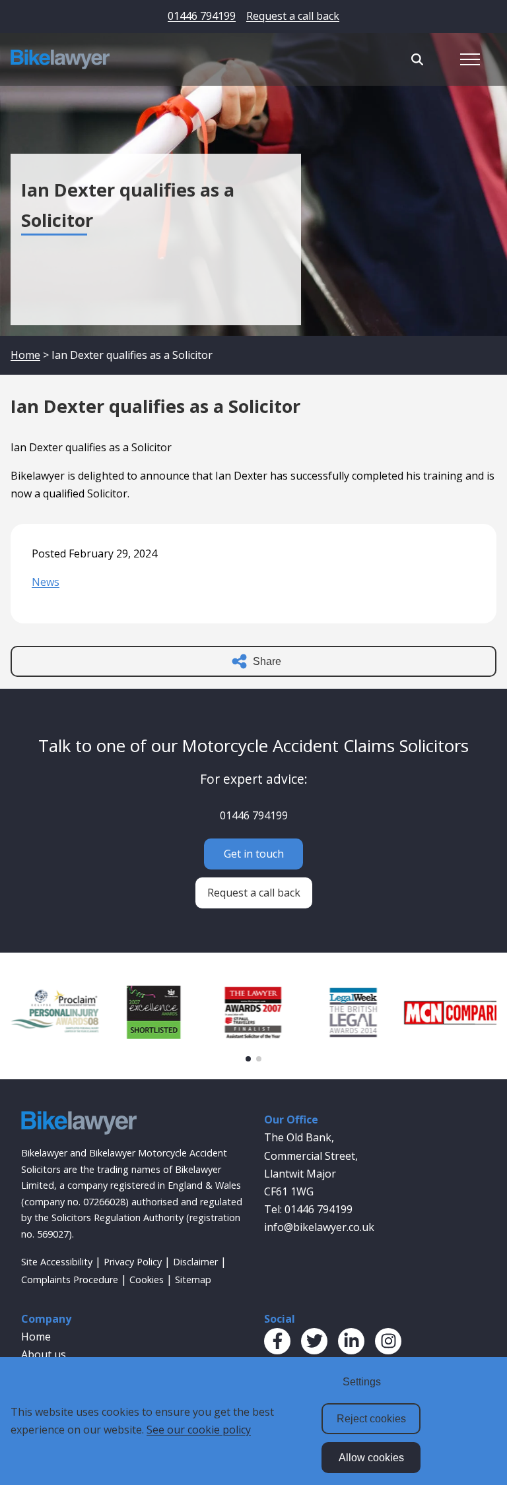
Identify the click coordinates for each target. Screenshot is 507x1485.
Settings (362, 1381)
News (45, 582)
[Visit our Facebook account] (277, 1341)
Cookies (146, 1279)
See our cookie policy (199, 1429)
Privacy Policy (133, 1261)
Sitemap (193, 1279)
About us (43, 1354)
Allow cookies (371, 1457)
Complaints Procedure (69, 1279)
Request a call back (292, 16)
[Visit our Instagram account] (388, 1341)
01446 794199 (202, 16)
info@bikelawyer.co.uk (319, 1227)
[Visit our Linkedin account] (351, 1341)
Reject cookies (371, 1418)
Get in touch (254, 853)
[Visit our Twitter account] (314, 1341)
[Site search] (417, 59)
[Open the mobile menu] (470, 59)
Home (25, 355)
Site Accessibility (56, 1261)
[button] (248, 1058)
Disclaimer (195, 1261)
